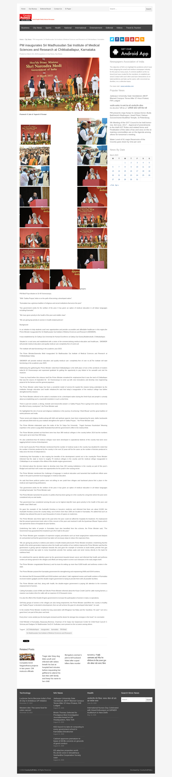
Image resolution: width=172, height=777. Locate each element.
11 (143, 167)
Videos (119, 28)
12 (149, 167)
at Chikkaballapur (32, 629)
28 (119, 179)
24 (137, 175)
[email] (137, 39)
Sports (48, 28)
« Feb (112, 185)
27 (113, 179)
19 (149, 171)
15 (125, 171)
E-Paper (68, 9)
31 (137, 179)
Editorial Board (45, 9)
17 (137, 171)
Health (58, 28)
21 (119, 175)
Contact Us (58, 9)
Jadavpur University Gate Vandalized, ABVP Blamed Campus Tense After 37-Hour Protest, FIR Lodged (129, 98)
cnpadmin (41, 54)
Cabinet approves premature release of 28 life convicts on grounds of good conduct (68, 741)
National (67, 28)
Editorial (109, 28)
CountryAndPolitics (31, 770)
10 (137, 167)
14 (119, 171)
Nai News (58, 54)
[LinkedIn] (122, 39)
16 (131, 171)
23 (131, 175)
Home (23, 9)
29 (125, 179)
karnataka (54, 629)
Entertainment (96, 28)
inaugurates (45, 629)
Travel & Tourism (133, 28)
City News (37, 28)
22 (125, 175)
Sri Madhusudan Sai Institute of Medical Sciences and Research (49, 633)
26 (149, 175)
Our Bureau (33, 9)
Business (25, 28)
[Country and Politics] (37, 17)
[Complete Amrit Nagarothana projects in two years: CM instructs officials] (30, 657)
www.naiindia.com (127, 86)
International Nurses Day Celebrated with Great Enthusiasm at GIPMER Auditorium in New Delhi (102, 710)
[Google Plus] (127, 39)
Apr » (117, 185)
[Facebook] (117, 39)
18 (143, 171)
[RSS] (142, 39)
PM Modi (63, 629)
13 (113, 171)
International (80, 28)
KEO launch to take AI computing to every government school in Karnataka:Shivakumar (68, 729)
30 (131, 179)
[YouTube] (132, 39)
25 (143, 175)
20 (113, 175)
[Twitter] (112, 39)
